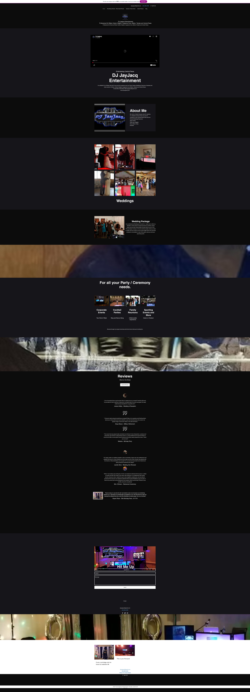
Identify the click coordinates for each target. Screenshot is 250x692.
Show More (125, 197)
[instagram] (155, 6)
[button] (104, 156)
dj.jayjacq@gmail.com (136, 5)
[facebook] (151, 6)
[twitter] (153, 6)
